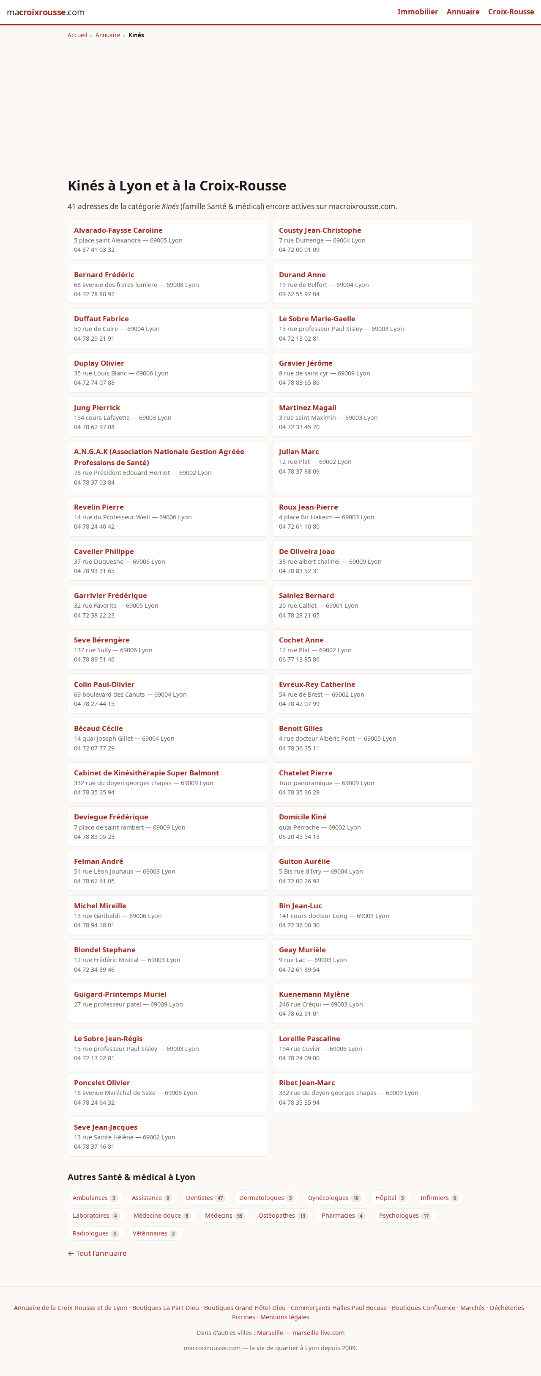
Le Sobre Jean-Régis (108, 1038)
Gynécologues (328, 1198)
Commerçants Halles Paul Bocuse (339, 1308)
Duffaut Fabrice (101, 318)
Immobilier (418, 12)
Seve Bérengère (102, 640)
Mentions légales (284, 1317)
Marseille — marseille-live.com (300, 1333)
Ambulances (90, 1198)
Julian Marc (299, 451)
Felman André (98, 861)
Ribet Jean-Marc (307, 1082)
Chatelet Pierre (306, 773)
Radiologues (91, 1233)
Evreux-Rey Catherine (317, 684)
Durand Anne (302, 274)
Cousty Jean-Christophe (320, 230)
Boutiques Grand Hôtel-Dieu (245, 1308)
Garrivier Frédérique (110, 595)
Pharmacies (338, 1215)
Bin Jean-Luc (300, 905)
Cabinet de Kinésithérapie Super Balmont (146, 773)
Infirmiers (435, 1198)
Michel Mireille (100, 905)
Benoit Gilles (300, 728)
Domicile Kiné (303, 817)
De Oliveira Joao (307, 551)
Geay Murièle (302, 949)
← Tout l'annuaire (97, 1253)
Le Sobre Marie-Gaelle (317, 318)
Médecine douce (157, 1215)
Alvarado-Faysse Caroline (118, 230)
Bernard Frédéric (104, 274)
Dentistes (199, 1198)
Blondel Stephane (105, 949)
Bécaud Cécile (98, 728)
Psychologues (399, 1215)
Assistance (147, 1198)
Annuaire (463, 12)
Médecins (218, 1215)
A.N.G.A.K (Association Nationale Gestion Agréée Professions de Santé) (159, 457)
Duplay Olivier (99, 363)
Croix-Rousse (511, 12)
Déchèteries (507, 1308)
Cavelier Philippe (104, 551)
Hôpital (385, 1198)
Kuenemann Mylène (314, 994)
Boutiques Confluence (423, 1308)
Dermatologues (261, 1198)
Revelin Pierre (99, 507)
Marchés (472, 1308)
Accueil (77, 35)
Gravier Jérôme (306, 363)
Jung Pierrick (97, 407)
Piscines (243, 1317)
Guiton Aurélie (304, 861)
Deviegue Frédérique (111, 817)
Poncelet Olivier (102, 1082)
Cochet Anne (301, 640)
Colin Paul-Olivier (104, 684)
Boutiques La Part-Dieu (165, 1308)
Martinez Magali (307, 407)
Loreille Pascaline (309, 1038)
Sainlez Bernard (306, 595)
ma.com (46, 12)
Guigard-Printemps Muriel (120, 994)
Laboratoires (91, 1215)
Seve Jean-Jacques (105, 1127)
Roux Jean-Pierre (308, 507)
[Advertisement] (270, 103)
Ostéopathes (277, 1215)
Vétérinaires (150, 1233)
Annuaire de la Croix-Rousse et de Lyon (70, 1308)
